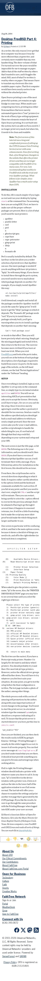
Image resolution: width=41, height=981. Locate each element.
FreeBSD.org (7, 355)
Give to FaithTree (10, 913)
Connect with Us (12, 919)
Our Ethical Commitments (14, 858)
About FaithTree (9, 865)
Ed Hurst (7, 46)
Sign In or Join (9, 900)
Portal (5, 903)
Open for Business (14, 874)
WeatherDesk (8, 907)
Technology (7, 877)
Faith (4, 884)
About (7, 855)
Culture (5, 881)
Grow (4, 910)
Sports (5, 887)
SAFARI (23, 956)
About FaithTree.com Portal (15, 868)
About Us (8, 851)
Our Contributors (10, 861)
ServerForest (8, 956)
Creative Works (9, 891)
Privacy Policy (10, 962)
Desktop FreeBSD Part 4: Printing (19, 41)
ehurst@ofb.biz (25, 831)
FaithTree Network (14, 896)
